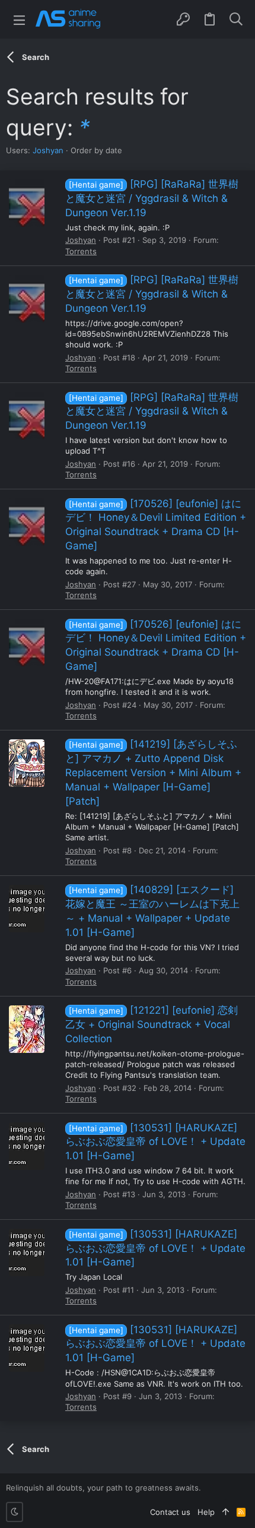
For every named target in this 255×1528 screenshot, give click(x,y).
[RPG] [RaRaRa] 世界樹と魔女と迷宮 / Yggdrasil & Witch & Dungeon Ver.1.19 (151, 198)
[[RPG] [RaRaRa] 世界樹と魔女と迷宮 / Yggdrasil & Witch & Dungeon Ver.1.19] (26, 203)
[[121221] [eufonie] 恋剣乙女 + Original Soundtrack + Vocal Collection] (26, 1029)
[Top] (225, 1512)
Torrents (81, 251)
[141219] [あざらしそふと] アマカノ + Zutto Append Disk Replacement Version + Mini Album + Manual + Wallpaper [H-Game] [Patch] (153, 772)
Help (206, 1512)
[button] (19, 19)
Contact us (170, 1512)
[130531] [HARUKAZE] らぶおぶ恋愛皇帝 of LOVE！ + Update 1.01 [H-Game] (155, 1142)
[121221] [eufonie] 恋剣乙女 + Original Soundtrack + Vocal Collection (151, 1024)
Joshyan (48, 150)
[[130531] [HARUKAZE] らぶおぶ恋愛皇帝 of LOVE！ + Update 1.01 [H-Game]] (26, 1146)
